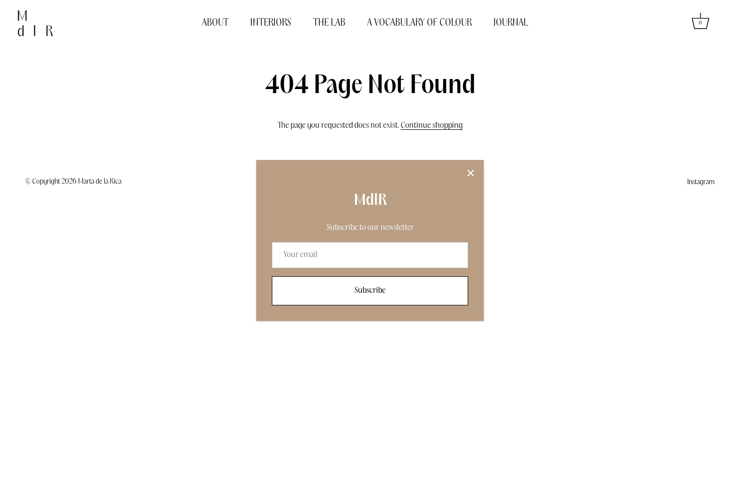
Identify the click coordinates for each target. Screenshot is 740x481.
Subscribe (370, 290)
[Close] (471, 173)
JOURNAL (510, 23)
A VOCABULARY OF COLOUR (419, 23)
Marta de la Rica (99, 181)
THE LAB (329, 23)
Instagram (701, 182)
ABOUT (215, 23)
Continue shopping (432, 125)
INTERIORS (270, 23)
